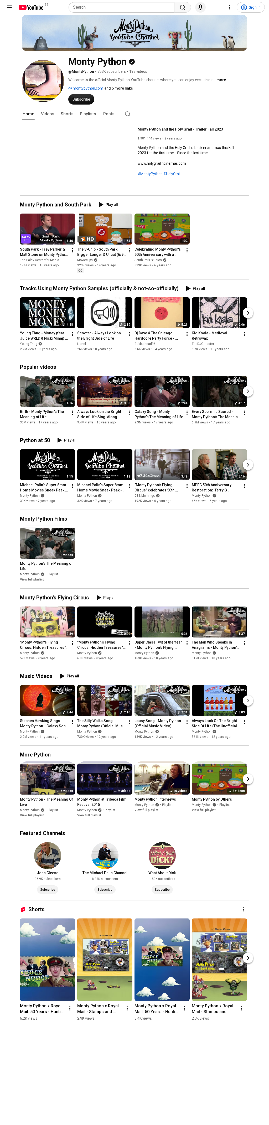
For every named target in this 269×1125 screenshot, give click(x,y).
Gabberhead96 (145, 344)
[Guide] (9, 7)
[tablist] (134, 114)
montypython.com (87, 88)
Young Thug (28, 344)
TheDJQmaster (203, 344)
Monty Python (30, 495)
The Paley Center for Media (39, 260)
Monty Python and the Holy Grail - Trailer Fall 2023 (180, 129)
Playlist (53, 574)
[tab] (28, 114)
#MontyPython (150, 174)
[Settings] (229, 7)
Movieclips (85, 260)
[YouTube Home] (31, 7)
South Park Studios (148, 260)
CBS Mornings (144, 495)
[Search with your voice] (200, 7)
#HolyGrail (171, 174)
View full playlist (32, 580)
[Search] (182, 7)
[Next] (248, 313)
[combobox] (123, 7)
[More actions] (72, 250)
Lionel (81, 344)
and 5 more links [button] (118, 88)
